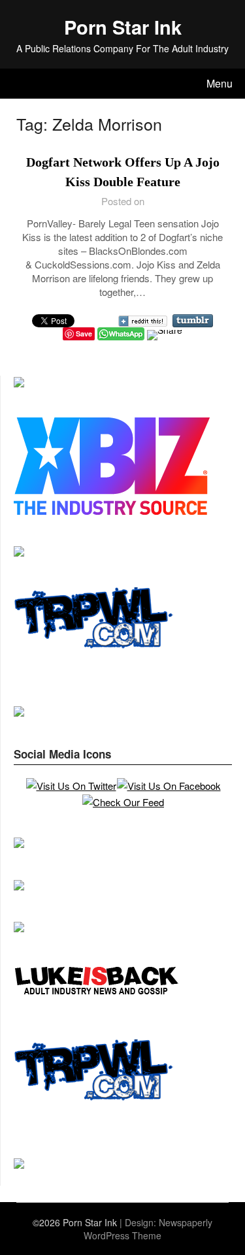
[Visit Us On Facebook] (168, 785)
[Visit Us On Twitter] (70, 785)
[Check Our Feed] (123, 802)
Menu (219, 83)
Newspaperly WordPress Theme (148, 1229)
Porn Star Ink (123, 27)
